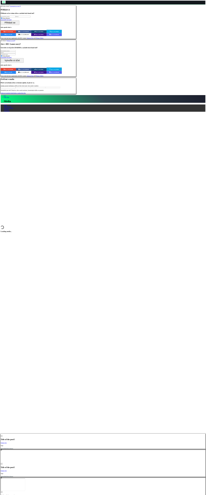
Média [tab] (5, 105)
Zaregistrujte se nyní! (15, 6)
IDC (5, 95)
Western (2, 448)
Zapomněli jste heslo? (6, 19)
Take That (6, 97)
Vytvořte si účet (12, 60)
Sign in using (9, 31)
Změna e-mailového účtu (19, 93)
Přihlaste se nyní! (10, 40)
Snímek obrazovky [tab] (8, 108)
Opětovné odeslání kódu (7, 93)
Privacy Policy (39, 38)
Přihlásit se (10, 22)
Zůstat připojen (6, 18)
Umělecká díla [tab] (7, 106)
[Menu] (4, 2)
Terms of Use (30, 38)
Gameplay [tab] (6, 109)
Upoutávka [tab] (6, 111)
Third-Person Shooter (8, 448)
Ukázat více (4, 443)
